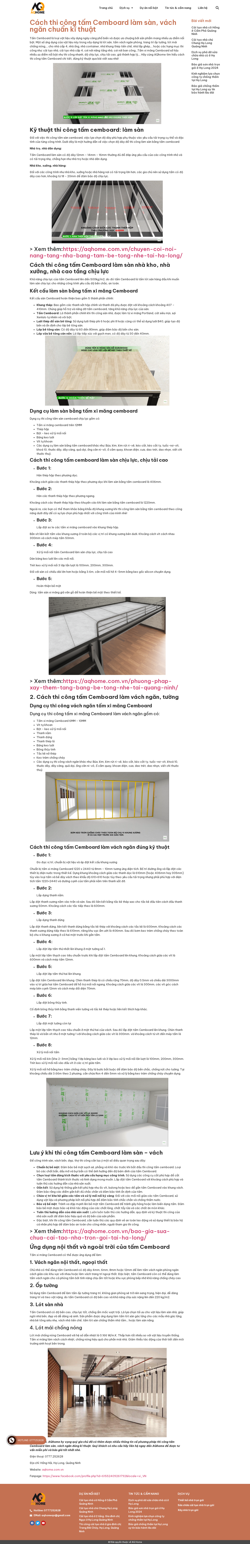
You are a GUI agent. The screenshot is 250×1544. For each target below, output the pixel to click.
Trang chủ (106, 8)
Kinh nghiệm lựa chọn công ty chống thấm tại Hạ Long (205, 77)
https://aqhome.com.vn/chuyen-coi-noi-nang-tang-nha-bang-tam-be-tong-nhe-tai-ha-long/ (106, 252)
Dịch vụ (125, 8)
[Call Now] (11, 1440)
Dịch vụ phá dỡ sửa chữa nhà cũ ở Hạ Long (204, 55)
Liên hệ (202, 8)
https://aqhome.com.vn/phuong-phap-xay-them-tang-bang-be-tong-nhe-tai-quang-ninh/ (104, 684)
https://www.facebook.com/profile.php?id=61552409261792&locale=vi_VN (94, 1476)
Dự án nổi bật (149, 8)
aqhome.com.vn (53, 1469)
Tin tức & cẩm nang (178, 8)
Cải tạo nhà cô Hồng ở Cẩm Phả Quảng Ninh (205, 31)
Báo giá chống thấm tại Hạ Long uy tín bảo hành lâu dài (205, 89)
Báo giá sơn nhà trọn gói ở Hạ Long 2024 (205, 66)
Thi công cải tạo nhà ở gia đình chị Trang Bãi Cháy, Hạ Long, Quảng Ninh (100, 1528)
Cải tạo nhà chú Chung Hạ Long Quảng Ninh (202, 43)
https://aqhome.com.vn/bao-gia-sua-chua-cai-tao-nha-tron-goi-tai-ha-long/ (100, 1234)
